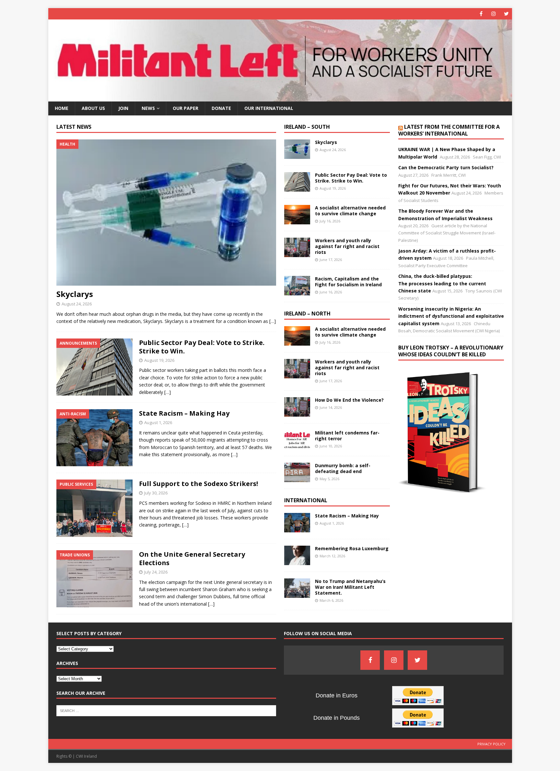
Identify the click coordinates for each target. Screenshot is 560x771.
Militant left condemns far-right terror (347, 436)
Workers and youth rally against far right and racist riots (347, 246)
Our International (268, 108)
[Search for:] (166, 710)
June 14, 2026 (331, 407)
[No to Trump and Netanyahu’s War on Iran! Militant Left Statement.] (297, 588)
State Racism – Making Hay (184, 413)
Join (123, 108)
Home (61, 108)
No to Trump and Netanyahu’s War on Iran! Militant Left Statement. (350, 587)
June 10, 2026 (331, 446)
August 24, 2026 (77, 304)
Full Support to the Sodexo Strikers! (198, 483)
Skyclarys (74, 294)
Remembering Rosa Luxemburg (352, 548)
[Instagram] (493, 13)
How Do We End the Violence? (349, 400)
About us (93, 108)
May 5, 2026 (329, 478)
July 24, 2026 (156, 572)
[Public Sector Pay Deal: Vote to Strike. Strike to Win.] (94, 367)
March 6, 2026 (331, 600)
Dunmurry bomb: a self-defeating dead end (342, 468)
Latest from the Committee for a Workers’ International (449, 130)
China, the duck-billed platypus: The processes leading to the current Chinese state (442, 283)
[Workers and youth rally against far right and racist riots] (297, 247)
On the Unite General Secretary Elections (192, 558)
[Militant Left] (280, 98)
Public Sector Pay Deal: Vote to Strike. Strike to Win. (201, 346)
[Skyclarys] (166, 212)
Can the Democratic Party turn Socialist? (446, 167)
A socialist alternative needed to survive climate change (350, 211)
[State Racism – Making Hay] (94, 437)
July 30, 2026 (156, 493)
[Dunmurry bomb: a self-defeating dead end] (297, 472)
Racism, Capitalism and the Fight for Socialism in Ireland (348, 282)
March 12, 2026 (332, 555)
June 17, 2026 (331, 259)
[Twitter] (506, 13)
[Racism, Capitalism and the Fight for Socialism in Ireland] (297, 285)
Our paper (185, 108)
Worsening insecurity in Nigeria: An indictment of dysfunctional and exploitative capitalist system (451, 316)
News (148, 108)
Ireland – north (307, 313)
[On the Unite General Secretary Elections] (94, 578)
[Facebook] (481, 13)
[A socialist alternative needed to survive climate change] (297, 214)
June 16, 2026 (331, 292)
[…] (272, 321)
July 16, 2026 (330, 221)
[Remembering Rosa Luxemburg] (297, 555)
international (305, 500)
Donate (221, 108)
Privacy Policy (491, 743)
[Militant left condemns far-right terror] (297, 439)
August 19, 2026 (159, 360)
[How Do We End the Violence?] (297, 407)
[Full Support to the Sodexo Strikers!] (94, 508)
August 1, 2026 (158, 422)
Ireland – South (307, 126)
